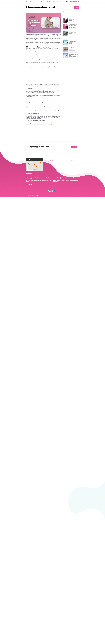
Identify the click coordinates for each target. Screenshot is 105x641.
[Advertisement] (43, 76)
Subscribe (74, 147)
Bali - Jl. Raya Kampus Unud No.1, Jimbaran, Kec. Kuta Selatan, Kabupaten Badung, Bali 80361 (39, 181)
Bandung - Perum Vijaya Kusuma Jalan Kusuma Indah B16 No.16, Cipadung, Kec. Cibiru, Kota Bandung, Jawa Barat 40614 (38, 176)
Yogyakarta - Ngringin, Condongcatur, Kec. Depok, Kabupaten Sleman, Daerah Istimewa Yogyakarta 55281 (65, 178)
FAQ (58, 163)
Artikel (67, 1)
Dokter (54, 1)
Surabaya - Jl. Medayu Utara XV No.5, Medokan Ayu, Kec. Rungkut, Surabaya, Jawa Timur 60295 (38, 178)
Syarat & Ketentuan (61, 164)
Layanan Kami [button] (47, 1)
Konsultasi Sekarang (74, 1)
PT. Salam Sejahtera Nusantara (33, 195)
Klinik (57, 1)
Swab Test (47, 163)
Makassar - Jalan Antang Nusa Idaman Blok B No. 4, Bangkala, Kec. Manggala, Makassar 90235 (65, 181)
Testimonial (62, 1)
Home (42, 1)
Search (76, 7)
